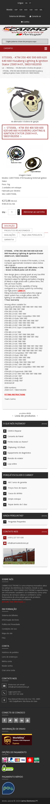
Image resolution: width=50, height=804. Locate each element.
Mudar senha (7, 666)
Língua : (21, 3)
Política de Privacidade (11, 624)
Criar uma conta (8, 670)
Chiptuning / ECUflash (16, 447)
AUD (25, 10)
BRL (41, 10)
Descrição (9, 225)
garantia (9, 239)
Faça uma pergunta (32, 235)
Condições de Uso (9, 629)
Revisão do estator (15, 458)
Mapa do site (7, 633)
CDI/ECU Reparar (14, 431)
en (26, 3)
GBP (16, 10)
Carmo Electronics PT (29, 801)
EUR (21, 10)
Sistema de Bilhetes (10, 615)
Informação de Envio (10, 620)
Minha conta (7, 661)
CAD (31, 10)
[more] (44, 424)
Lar (3, 68)
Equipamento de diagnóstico (19, 453)
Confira (26, 22)
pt (30, 3)
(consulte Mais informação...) (13, 601)
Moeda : (10, 9)
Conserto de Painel (15, 436)
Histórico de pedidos (10, 652)
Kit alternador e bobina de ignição (28, 68)
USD (36, 10)
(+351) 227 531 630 (16, 537)
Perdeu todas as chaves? (18, 442)
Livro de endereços (10, 657)
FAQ (3, 638)
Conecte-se (36, 16)
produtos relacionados (17, 230)
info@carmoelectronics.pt (18, 543)
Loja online (12, 464)
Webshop (10, 68)
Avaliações (9, 235)
